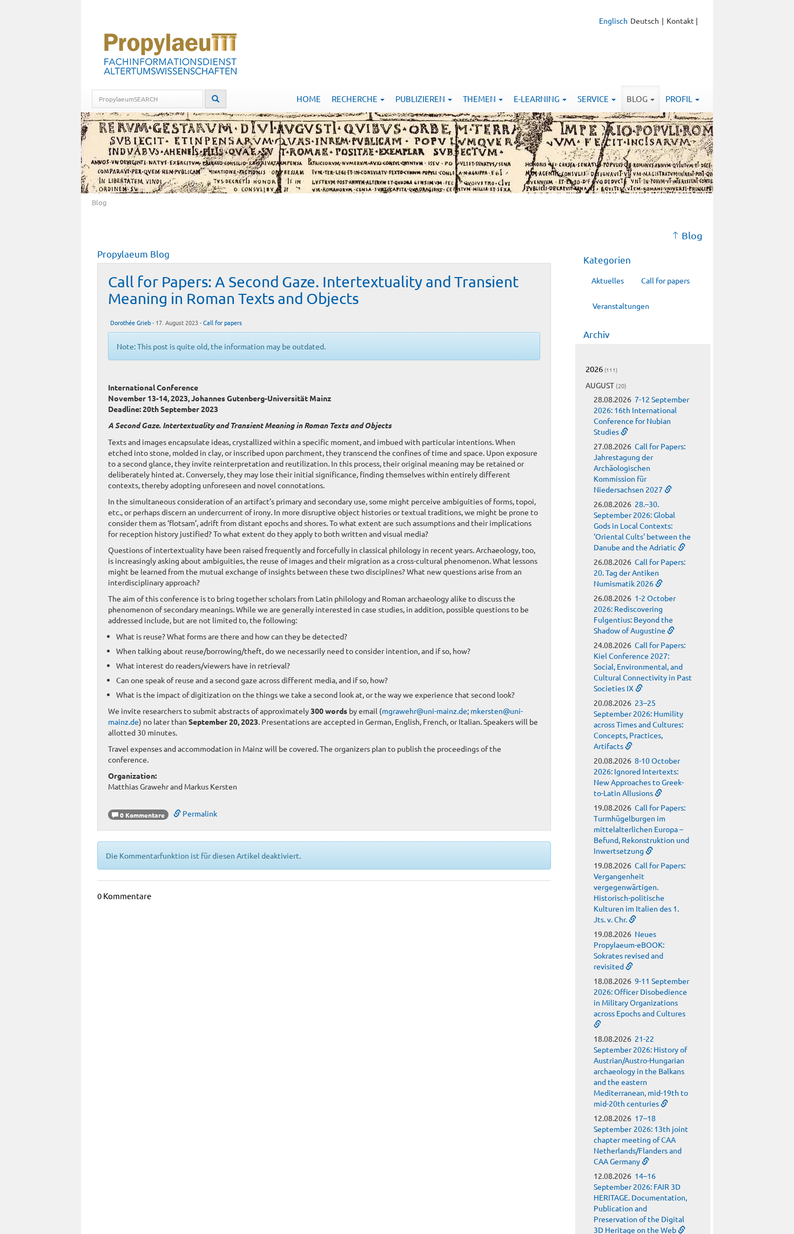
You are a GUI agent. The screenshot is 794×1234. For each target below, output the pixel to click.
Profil (679, 98)
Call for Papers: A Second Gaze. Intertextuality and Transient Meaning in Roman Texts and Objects (313, 290)
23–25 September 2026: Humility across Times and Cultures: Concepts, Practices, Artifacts (638, 724)
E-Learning (537, 98)
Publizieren (421, 98)
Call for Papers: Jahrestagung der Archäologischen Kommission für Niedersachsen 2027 (639, 467)
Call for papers (222, 322)
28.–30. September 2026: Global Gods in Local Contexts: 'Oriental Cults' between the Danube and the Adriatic (642, 525)
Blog (638, 98)
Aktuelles (607, 280)
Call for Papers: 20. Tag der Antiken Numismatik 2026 (639, 572)
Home (309, 98)
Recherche (355, 98)
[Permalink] (624, 431)
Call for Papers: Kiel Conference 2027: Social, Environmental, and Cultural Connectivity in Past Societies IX (643, 666)
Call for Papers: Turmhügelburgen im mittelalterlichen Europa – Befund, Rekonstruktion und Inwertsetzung (641, 829)
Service (593, 98)
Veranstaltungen (621, 306)
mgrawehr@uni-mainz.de (424, 711)
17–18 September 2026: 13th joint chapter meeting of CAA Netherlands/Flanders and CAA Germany (641, 1139)
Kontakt (680, 20)
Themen (480, 98)
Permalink (199, 813)
